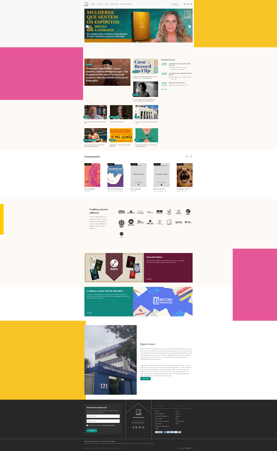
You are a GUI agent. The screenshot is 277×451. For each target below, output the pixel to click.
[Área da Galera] (138, 268)
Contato (157, 411)
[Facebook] (133, 427)
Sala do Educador (180, 421)
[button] (93, 4)
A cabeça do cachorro (183, 189)
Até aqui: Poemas (89, 189)
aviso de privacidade (108, 425)
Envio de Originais (159, 413)
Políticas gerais (88, 448)
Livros (177, 411)
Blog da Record (93, 54)
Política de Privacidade (161, 416)
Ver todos (164, 89)
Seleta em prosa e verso (114, 189)
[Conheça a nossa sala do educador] (138, 304)
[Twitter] (140, 428)
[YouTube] (143, 428)
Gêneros (178, 416)
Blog (177, 418)
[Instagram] (136, 427)
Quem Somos (158, 423)
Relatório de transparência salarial (114, 448)
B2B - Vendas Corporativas (162, 421)
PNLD (177, 423)
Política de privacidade (99, 448)
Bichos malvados (136, 189)
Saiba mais (145, 378)
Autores (178, 413)
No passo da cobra (159, 189)
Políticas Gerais (159, 418)
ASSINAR (91, 430)
